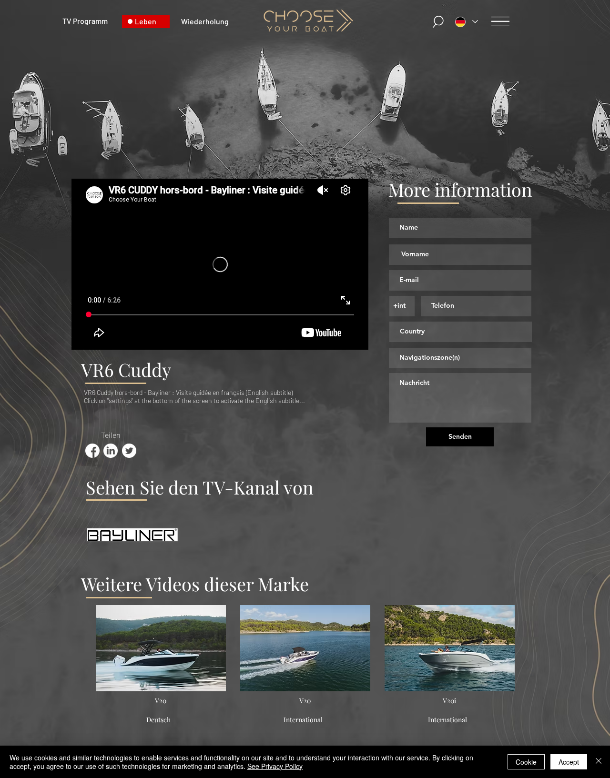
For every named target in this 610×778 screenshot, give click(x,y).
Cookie (526, 762)
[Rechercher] (438, 21)
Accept (569, 762)
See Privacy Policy (275, 766)
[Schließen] (598, 761)
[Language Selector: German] (466, 21)
